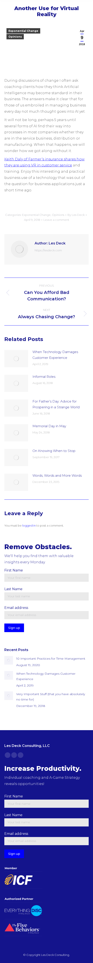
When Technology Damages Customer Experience (55, 355)
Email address (16, 608)
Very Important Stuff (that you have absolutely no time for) (50, 696)
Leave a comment (56, 219)
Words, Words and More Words (57, 475)
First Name (13, 570)
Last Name (13, 589)
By (76, 215)
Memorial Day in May (49, 426)
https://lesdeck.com (48, 250)
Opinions (15, 36)
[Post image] (16, 358)
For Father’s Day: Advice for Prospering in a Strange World (56, 404)
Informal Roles (43, 377)
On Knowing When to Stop (53, 451)
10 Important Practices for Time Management (50, 658)
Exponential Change (23, 30)
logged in (29, 525)
